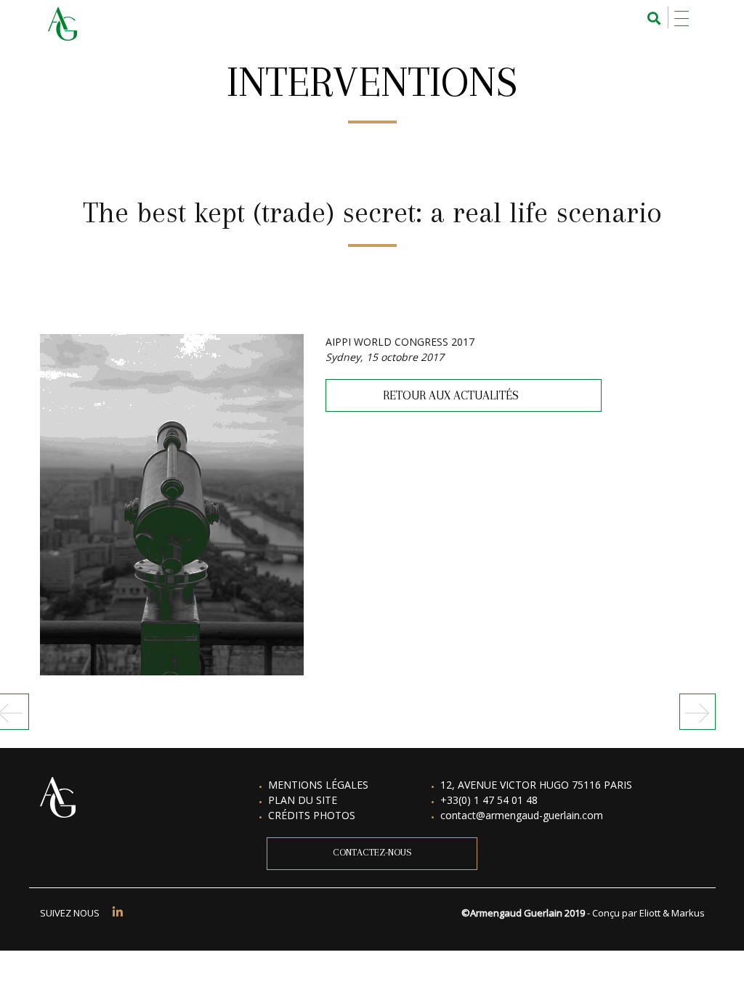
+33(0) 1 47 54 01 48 (489, 800)
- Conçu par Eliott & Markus (646, 912)
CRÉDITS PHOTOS (311, 815)
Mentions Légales (318, 785)
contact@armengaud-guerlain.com (521, 815)
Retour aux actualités (449, 395)
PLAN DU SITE (302, 800)
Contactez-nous (372, 852)
